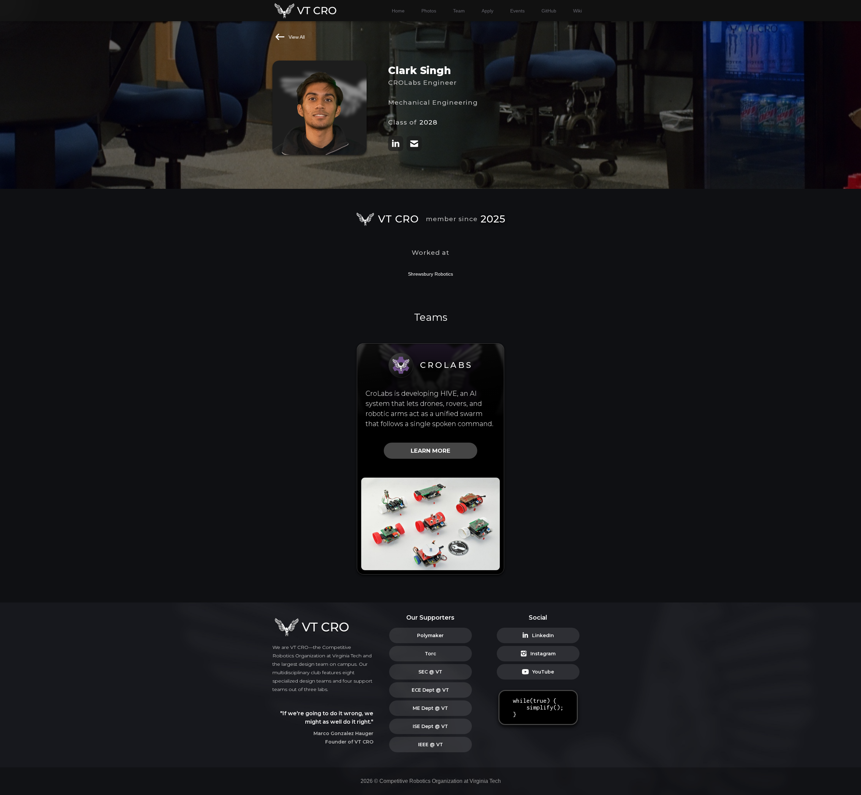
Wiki (577, 10)
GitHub (548, 10)
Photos (428, 10)
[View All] (280, 37)
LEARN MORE (430, 450)
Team (459, 10)
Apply (487, 10)
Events (517, 10)
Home (398, 10)
